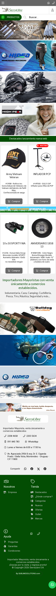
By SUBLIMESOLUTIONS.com (28, 573)
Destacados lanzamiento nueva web (28, 138)
